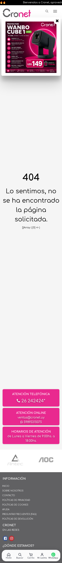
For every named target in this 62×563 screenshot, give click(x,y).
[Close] (57, 20)
